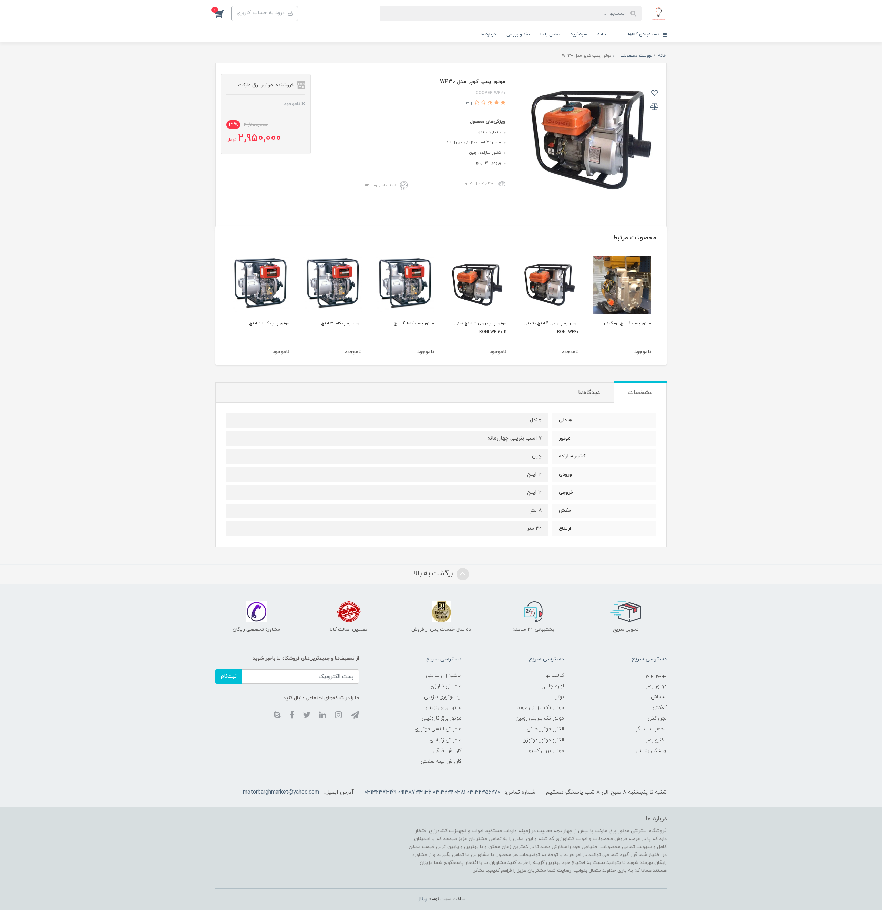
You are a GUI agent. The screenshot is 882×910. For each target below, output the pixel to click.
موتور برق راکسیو (546, 750)
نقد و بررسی (518, 34)
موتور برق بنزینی (443, 707)
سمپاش (659, 697)
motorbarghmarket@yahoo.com (281, 792)
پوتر (559, 697)
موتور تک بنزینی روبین (539, 718)
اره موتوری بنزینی (442, 697)
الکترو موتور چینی (545, 729)
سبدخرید (579, 34)
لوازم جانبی (552, 686)
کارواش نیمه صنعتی (441, 761)
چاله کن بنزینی (651, 750)
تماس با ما (550, 34)
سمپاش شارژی (446, 686)
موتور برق (656, 675)
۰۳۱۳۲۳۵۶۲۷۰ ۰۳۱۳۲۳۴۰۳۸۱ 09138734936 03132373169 (432, 792)
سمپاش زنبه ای (445, 740)
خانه (601, 34)
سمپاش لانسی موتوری (437, 729)
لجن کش (657, 718)
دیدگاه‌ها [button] (589, 393)
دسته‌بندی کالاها (644, 34)
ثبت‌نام (229, 676)
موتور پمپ (655, 686)
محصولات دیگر (651, 729)
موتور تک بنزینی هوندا (540, 707)
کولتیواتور (554, 675)
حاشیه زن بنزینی (443, 675)
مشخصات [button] (640, 393)
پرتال (422, 899)
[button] (223, 13)
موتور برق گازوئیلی (441, 718)
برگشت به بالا (434, 573)
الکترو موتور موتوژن (543, 740)
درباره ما (488, 34)
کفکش (660, 707)
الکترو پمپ (655, 740)
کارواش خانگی (447, 750)
